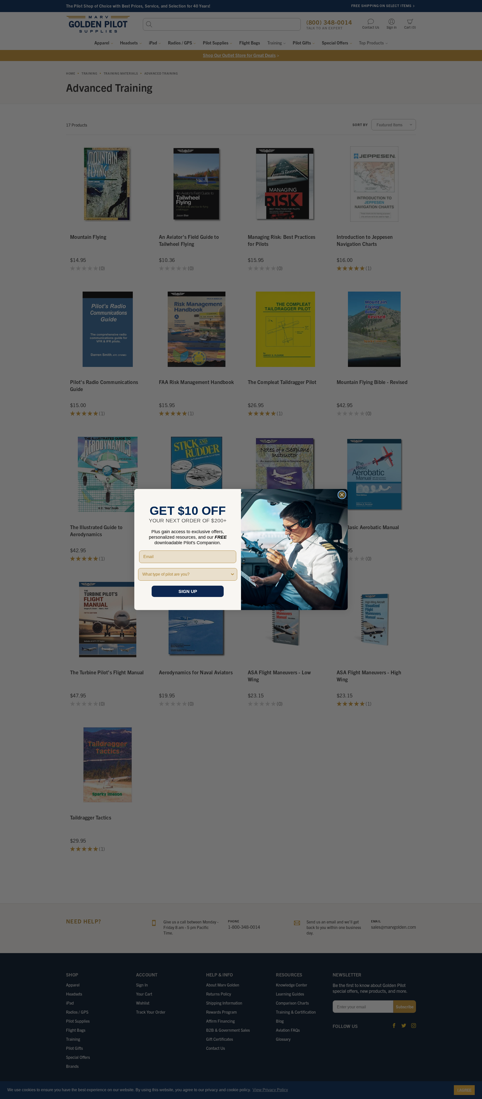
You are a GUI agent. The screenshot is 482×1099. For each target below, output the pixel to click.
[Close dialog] (342, 495)
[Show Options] (232, 574)
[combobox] (186, 574)
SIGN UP (187, 591)
